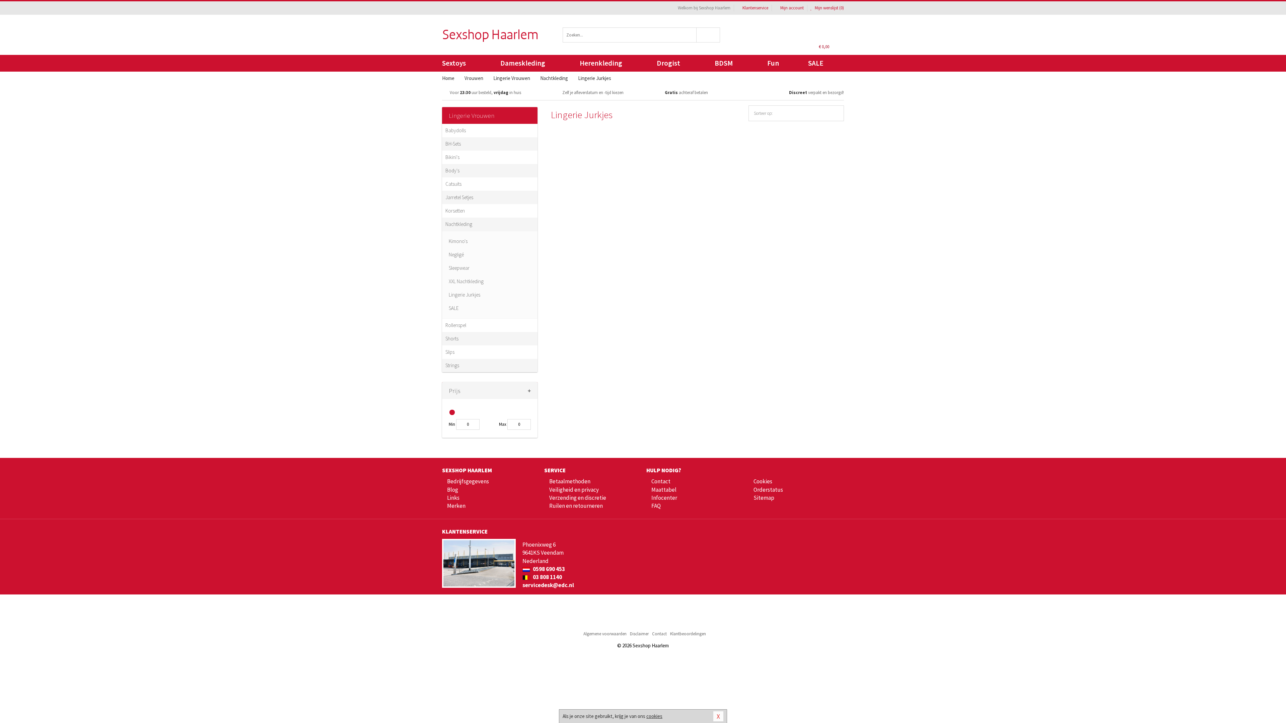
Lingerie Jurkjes (464, 295)
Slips (449, 352)
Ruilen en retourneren (576, 505)
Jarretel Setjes (459, 197)
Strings (452, 365)
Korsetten (455, 211)
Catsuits (453, 184)
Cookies (763, 481)
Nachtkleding (458, 224)
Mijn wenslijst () (829, 8)
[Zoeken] (708, 35)
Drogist (668, 63)
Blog (452, 489)
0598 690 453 (548, 569)
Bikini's (452, 157)
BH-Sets (453, 144)
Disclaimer (639, 634)
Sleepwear (459, 268)
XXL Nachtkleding (466, 281)
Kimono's (458, 241)
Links (453, 497)
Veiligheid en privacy (574, 489)
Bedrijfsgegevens (468, 481)
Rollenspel (455, 325)
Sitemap (764, 497)
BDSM (724, 63)
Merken (456, 505)
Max (502, 424)
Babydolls (455, 130)
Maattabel (663, 489)
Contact (660, 481)
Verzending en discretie (577, 497)
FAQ (656, 505)
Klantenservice (755, 8)
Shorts (451, 338)
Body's (452, 170)
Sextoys (454, 63)
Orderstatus (768, 489)
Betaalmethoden (569, 481)
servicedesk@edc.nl (548, 585)
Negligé (456, 254)
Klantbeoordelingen (688, 634)
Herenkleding (601, 63)
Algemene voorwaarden (605, 634)
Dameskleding (522, 63)
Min (452, 424)
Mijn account (792, 8)
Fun (773, 63)
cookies (654, 716)
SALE (816, 63)
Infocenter (664, 497)
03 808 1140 (547, 577)
